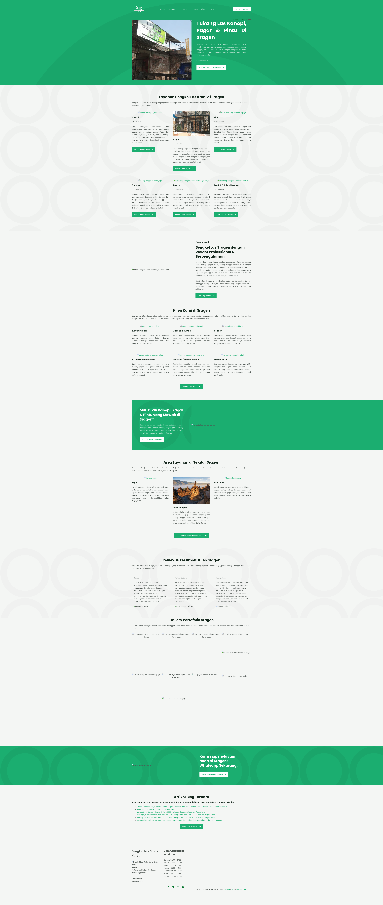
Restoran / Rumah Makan (186, 359)
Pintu (216, 117)
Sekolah (218, 330)
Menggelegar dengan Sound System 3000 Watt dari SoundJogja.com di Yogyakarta (171, 812)
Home (162, 9)
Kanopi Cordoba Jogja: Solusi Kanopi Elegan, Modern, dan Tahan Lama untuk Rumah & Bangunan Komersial (182, 807)
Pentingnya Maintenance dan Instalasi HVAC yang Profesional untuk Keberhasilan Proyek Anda (176, 815)
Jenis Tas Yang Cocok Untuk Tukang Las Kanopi (156, 809)
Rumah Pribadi (139, 330)
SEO (232, 889)
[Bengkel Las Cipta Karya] (139, 9)
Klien (203, 9)
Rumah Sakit (220, 359)
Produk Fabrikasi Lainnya (226, 185)
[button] (177, 9)
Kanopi (135, 117)
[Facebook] (168, 887)
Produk (185, 9)
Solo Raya (219, 482)
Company (172, 9)
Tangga (136, 185)
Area (212, 9)
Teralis (176, 185)
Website (227, 889)
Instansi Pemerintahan (143, 359)
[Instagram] (178, 887)
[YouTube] (183, 887)
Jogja (134, 482)
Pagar (176, 139)
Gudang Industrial (182, 330)
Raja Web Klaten (241, 889)
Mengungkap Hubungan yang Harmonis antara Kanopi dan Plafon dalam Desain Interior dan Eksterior (179, 820)
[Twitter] (173, 887)
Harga (195, 9)
